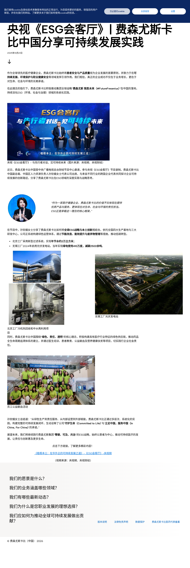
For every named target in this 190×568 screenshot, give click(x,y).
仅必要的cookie (117, 11)
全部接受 (145, 11)
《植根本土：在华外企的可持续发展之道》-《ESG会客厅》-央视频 (73, 453)
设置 (173, 11)
